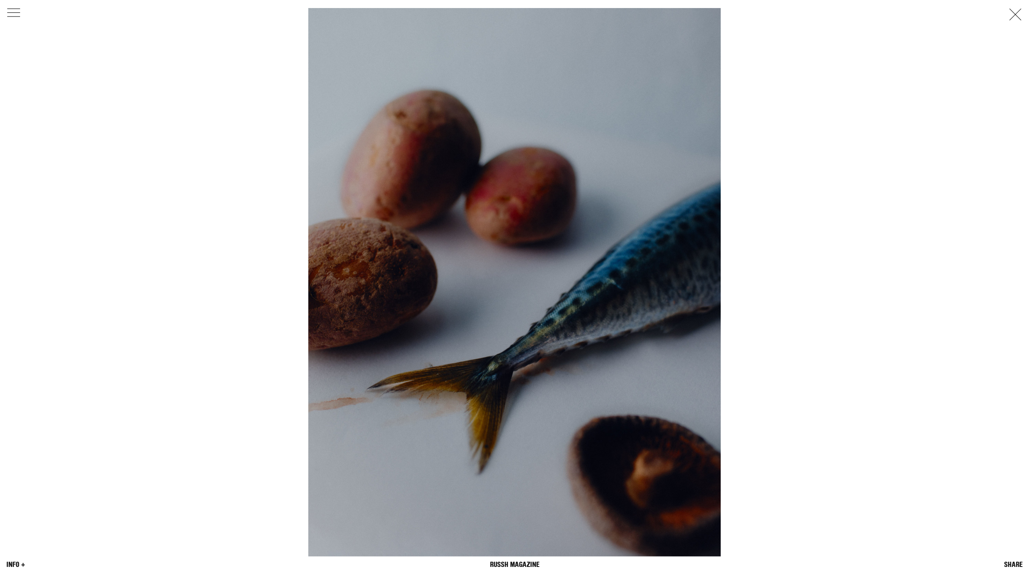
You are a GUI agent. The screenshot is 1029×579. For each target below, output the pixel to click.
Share (1013, 564)
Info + (15, 564)
